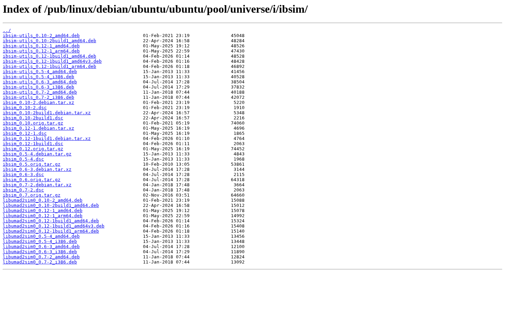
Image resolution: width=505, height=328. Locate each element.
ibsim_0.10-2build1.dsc (33, 117)
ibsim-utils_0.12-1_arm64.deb (41, 51)
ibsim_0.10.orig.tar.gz (33, 123)
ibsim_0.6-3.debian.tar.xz (37, 169)
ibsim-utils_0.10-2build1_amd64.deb (49, 40)
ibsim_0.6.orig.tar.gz (31, 179)
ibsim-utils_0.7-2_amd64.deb (40, 92)
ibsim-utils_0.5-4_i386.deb (38, 76)
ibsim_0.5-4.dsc (23, 159)
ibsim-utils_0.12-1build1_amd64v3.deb (52, 61)
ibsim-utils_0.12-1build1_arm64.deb (49, 66)
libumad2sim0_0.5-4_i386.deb (40, 241)
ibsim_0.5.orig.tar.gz (31, 164)
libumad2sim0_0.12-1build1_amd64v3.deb (53, 226)
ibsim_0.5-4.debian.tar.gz (37, 153)
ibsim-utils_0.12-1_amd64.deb (41, 45)
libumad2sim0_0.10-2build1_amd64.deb (51, 205)
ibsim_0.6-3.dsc (23, 174)
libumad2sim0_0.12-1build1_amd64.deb (51, 220)
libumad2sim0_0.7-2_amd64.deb (41, 256)
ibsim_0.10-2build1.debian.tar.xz (47, 112)
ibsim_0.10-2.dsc (25, 107)
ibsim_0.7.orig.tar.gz (31, 195)
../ (7, 30)
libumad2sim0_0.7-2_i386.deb (40, 262)
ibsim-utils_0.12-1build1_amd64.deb (49, 56)
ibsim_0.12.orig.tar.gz (33, 148)
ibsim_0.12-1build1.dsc (33, 143)
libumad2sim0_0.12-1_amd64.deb (42, 210)
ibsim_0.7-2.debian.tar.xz (37, 184)
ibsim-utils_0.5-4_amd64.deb (40, 71)
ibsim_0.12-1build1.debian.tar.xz (47, 138)
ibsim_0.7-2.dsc (23, 189)
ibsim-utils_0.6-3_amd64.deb (40, 81)
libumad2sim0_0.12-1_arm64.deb (42, 215)
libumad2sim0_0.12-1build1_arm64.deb (51, 231)
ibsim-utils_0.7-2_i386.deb (38, 97)
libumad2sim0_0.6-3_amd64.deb (41, 246)
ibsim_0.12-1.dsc (25, 133)
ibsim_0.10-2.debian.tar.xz (38, 102)
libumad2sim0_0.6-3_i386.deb (40, 251)
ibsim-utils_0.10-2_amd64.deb (41, 35)
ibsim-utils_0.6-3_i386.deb (38, 87)
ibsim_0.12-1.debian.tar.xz (38, 128)
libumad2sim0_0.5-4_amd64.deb (41, 236)
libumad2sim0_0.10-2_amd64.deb (42, 200)
